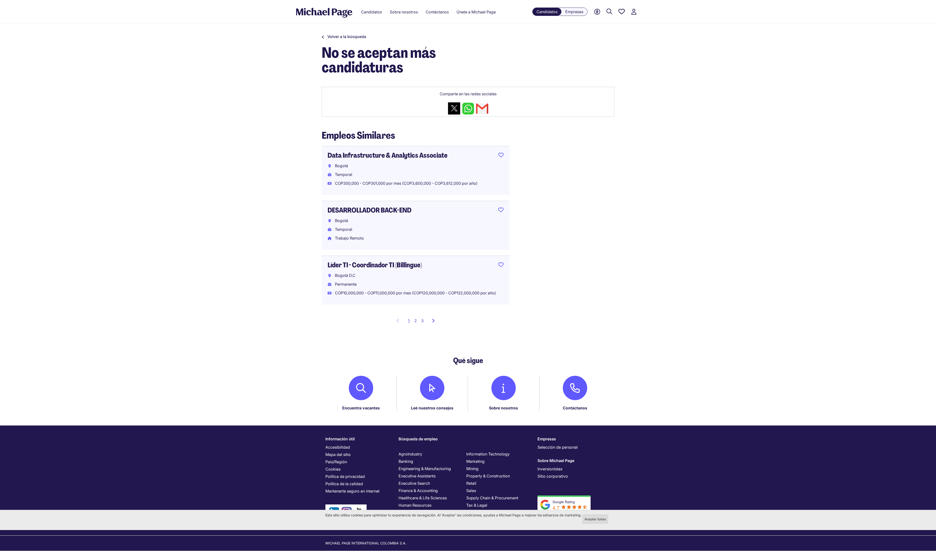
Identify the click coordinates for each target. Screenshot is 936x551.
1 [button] (410, 322)
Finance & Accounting (418, 490)
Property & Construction (488, 476)
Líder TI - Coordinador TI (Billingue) (375, 265)
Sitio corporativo (552, 476)
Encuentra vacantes (361, 408)
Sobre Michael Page (555, 460)
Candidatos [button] (371, 12)
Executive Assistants (417, 476)
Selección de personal (557, 447)
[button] (344, 36)
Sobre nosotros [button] (404, 12)
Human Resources (415, 505)
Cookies (333, 469)
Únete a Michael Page (476, 12)
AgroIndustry (410, 454)
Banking (406, 461)
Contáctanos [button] (437, 12)
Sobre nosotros (503, 408)
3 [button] (422, 320)
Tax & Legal (476, 505)
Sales (471, 490)
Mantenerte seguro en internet (352, 491)
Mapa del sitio (338, 454)
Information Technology (488, 454)
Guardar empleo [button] (501, 156)
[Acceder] (634, 12)
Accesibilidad (337, 447)
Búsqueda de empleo (418, 438)
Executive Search (414, 483)
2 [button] (415, 320)
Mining (472, 468)
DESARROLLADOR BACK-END (369, 210)
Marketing (475, 461)
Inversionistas (549, 468)
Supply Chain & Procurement (492, 497)
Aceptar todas (595, 519)
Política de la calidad (344, 483)
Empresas (574, 11)
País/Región (336, 461)
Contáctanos (575, 408)
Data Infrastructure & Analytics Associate (388, 155)
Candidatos (546, 11)
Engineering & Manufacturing (425, 468)
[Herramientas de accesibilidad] (597, 12)
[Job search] (609, 12)
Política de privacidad (345, 476)
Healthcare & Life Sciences (423, 497)
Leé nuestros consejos (432, 408)
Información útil (340, 438)
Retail (471, 483)
